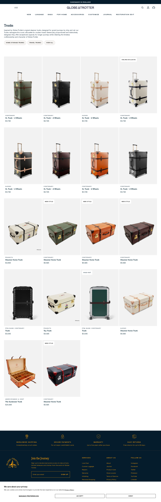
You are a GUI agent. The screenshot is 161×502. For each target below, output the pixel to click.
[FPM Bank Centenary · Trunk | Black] (23, 303)
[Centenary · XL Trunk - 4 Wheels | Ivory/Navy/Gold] (138, 90)
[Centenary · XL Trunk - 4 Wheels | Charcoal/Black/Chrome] (138, 161)
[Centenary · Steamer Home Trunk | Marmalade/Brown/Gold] (100, 232)
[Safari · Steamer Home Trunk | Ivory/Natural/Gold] (138, 303)
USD (16, 8)
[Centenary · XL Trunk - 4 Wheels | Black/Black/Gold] (61, 90)
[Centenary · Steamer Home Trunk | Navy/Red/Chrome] (61, 374)
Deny (131, 496)
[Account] (148, 7)
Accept (79, 496)
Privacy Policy (69, 490)
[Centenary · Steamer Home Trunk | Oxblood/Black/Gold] (138, 232)
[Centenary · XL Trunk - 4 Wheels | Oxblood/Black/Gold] (61, 161)
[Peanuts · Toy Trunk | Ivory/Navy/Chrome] (61, 303)
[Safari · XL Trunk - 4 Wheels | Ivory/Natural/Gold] (100, 90)
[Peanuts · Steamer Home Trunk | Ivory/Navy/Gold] (23, 232)
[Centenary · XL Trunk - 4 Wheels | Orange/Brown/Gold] (100, 161)
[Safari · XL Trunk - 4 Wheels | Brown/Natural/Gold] (23, 161)
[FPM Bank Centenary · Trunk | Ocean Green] (100, 303)
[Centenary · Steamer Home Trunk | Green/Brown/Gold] (61, 232)
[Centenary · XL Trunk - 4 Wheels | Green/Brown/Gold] (23, 90)
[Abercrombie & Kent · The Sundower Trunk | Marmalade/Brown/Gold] (23, 374)
